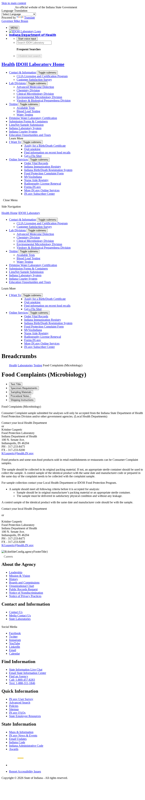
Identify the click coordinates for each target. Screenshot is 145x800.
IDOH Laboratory (29, 213)
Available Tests (26, 107)
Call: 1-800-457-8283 (22, 679)
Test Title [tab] (16, 384)
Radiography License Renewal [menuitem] (42, 183)
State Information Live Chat (25, 669)
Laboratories (25, 365)
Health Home (10, 213)
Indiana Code (17, 742)
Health (8, 64)
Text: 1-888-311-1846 (22, 683)
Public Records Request (23, 589)
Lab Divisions (17, 83)
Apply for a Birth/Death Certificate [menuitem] (45, 145)
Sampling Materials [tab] (21, 392)
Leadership (15, 572)
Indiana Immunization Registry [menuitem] (42, 166)
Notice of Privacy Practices (25, 596)
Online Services (18, 159)
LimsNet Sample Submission (26, 124)
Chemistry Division (28, 90)
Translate (29, 17)
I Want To (15, 142)
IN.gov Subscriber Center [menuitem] (39, 193)
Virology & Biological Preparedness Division (44, 100)
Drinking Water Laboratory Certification (33, 118)
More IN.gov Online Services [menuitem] (41, 190)
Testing (13, 104)
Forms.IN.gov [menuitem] (32, 187)
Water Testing (25, 114)
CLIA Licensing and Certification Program (42, 76)
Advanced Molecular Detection (35, 87)
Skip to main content (14, 3)
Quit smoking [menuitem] (32, 149)
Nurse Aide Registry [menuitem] (36, 180)
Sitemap (14, 709)
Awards (13, 749)
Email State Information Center (27, 673)
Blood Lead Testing (28, 111)
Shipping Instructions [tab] (22, 400)
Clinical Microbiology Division (35, 93)
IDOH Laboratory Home (40, 64)
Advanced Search (19, 702)
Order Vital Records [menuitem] (36, 163)
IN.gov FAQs (17, 712)
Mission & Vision (19, 575)
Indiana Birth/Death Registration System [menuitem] (48, 170)
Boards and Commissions (24, 582)
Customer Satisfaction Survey (34, 79)
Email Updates (18, 738)
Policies (13, 706)
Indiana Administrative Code (26, 745)
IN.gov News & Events (23, 735)
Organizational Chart (21, 586)
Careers (8, 556)
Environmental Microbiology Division (39, 97)
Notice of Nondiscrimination (26, 592)
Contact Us (15, 612)
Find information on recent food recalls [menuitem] (47, 152)
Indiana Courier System (23, 131)
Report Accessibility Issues (25, 771)
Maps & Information (21, 732)
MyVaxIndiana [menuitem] (33, 176)
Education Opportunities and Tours (30, 135)
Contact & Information (22, 72)
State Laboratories (20, 618)
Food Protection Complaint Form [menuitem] (44, 173)
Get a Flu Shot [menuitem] (33, 155)
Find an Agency (18, 676)
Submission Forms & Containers (28, 121)
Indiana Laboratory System (25, 128)
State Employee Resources (25, 716)
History (13, 579)
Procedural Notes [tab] (20, 396)
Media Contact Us (20, 615)
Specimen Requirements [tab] (24, 388)
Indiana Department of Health (32, 35)
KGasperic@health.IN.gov (18, 453)
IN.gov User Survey (21, 699)
